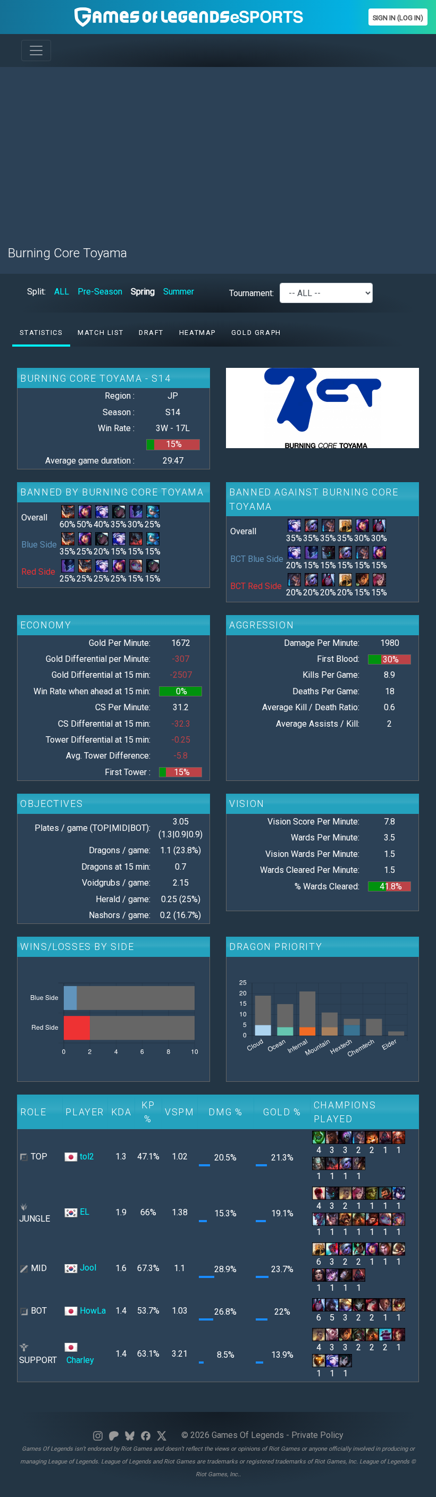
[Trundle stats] (318, 1219)
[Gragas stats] (398, 1137)
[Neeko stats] (84, 511)
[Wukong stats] (372, 1219)
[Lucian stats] (385, 1304)
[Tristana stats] (311, 525)
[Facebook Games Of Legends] (145, 1435)
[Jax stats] (345, 1137)
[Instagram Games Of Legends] (98, 1435)
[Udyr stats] (328, 525)
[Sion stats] (385, 1137)
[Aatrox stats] (135, 538)
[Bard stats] (318, 1360)
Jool (88, 1268)
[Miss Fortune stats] (372, 1304)
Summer (178, 292)
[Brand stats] (345, 1219)
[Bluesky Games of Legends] (130, 1435)
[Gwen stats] (153, 511)
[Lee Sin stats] (318, 1193)
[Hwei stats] (345, 1360)
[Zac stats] (318, 1137)
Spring (143, 292)
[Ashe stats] (101, 511)
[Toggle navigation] (36, 50)
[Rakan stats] (332, 1333)
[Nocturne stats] (135, 511)
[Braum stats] (385, 1333)
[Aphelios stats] (332, 1304)
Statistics (41, 333)
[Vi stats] (379, 579)
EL (84, 1212)
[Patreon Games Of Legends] (114, 1435)
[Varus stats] (379, 525)
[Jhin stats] (358, 1304)
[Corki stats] (398, 1248)
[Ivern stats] (372, 1193)
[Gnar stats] (372, 1137)
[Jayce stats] (385, 1248)
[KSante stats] (332, 1137)
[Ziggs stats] (398, 1304)
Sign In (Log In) (398, 18)
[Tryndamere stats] (318, 1163)
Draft (151, 333)
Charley (80, 1360)
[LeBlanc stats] (318, 1274)
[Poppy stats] (135, 565)
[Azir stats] (345, 525)
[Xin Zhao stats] (332, 1219)
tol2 (87, 1156)
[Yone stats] (332, 1248)
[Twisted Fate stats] (358, 1163)
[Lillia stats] (398, 1219)
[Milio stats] (362, 579)
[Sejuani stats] (398, 1193)
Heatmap (197, 333)
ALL (61, 292)
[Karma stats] (358, 1248)
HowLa (93, 1311)
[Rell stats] (345, 1193)
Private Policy (317, 1435)
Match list (100, 333)
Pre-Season (100, 292)
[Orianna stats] (345, 1274)
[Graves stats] (385, 1193)
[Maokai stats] (328, 552)
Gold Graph (256, 333)
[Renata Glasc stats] (358, 1333)
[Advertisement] (218, 149)
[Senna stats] (118, 511)
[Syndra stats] (332, 1274)
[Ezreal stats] (345, 1304)
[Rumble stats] (67, 511)
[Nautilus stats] (358, 1219)
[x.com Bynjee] (161, 1435)
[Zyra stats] (398, 1333)
